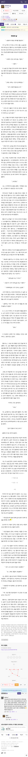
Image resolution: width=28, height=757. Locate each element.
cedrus (6, 697)
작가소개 (21, 13)
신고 (25, 684)
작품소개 (25, 24)
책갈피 (19, 24)
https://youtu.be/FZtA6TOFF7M (9, 649)
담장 (7, 715)
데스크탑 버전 (4, 748)
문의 (12, 746)
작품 (2, 24)
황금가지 (4, 750)
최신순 (19, 693)
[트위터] (2, 753)
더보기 (14, 21)
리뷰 (6, 24)
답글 (10, 711)
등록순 (22, 693)
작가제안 (25, 6)
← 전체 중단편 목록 (14, 738)
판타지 (7, 16)
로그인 (14, 690)
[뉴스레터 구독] (5, 753)
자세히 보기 (11, 635)
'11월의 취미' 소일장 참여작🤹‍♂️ (10, 27)
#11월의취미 (7, 17)
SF (5, 16)
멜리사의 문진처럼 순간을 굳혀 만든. (13, 30)
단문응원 (13, 24)
